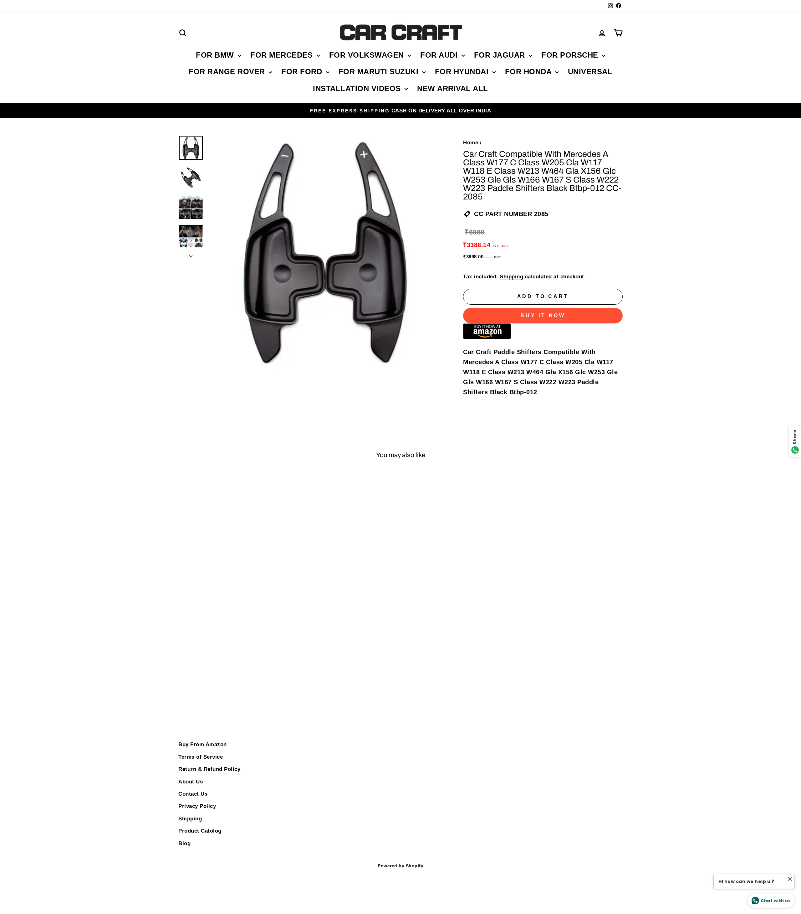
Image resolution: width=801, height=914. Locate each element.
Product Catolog (200, 831)
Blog (184, 843)
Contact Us (192, 794)
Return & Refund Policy (209, 769)
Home (470, 143)
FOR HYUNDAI (463, 71)
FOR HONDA (529, 71)
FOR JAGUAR (501, 55)
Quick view (231, 572)
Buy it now (542, 315)
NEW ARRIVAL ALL (452, 88)
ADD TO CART (231, 671)
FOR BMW (216, 55)
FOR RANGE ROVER (228, 71)
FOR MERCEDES (282, 55)
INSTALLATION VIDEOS (358, 88)
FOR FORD (302, 71)
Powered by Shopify (400, 865)
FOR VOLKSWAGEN (367, 55)
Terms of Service (200, 757)
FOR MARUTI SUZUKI (380, 71)
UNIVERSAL (590, 71)
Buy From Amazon (202, 744)
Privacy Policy (197, 806)
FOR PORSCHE (570, 55)
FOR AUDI (440, 55)
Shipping (511, 277)
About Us (190, 782)
